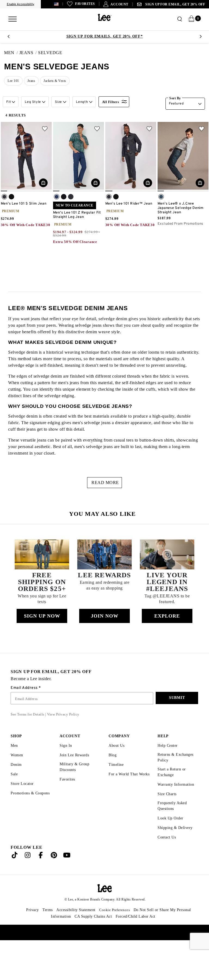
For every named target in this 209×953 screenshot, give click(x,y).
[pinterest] (54, 869)
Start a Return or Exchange (173, 785)
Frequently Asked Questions (174, 818)
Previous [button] (8, 38)
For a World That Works (123, 789)
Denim (17, 777)
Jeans (27, 52)
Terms (42, 922)
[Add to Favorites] (44, 128)
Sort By (175, 98)
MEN (9, 52)
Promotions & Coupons (23, 808)
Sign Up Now (41, 629)
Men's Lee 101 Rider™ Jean (128, 204)
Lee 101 (13, 81)
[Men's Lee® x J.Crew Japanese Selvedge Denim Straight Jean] (183, 156)
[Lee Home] (104, 17)
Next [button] (200, 38)
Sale (15, 787)
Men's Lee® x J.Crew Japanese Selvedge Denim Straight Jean (181, 208)
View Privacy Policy (66, 727)
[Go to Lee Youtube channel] (67, 869)
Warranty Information (177, 797)
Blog (113, 768)
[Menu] (12, 17)
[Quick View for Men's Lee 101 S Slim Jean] (43, 182)
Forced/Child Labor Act (137, 929)
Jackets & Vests (58, 81)
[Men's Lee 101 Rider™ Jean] (130, 156)
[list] (106, 82)
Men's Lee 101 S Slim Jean (24, 204)
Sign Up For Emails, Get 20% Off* (104, 36)
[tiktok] (15, 869)
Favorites (68, 792)
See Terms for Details (29, 727)
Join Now (104, 629)
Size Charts (168, 806)
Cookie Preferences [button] (116, 922)
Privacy (26, 922)
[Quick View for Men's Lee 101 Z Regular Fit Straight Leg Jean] (95, 182)
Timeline (117, 777)
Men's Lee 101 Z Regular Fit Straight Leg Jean (77, 215)
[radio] (4, 196)
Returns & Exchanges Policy (177, 770)
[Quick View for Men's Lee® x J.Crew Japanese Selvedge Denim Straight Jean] (200, 182)
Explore (167, 629)
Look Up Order (171, 831)
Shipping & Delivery (176, 840)
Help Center (169, 758)
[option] (104, 36)
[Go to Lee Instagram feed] (28, 869)
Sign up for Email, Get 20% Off (175, 4)
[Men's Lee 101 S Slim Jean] (26, 156)
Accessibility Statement (74, 922)
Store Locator (23, 796)
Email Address (25, 701)
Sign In (66, 758)
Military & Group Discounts (74, 780)
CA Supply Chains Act (92, 929)
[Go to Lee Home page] (104, 901)
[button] (64, 4)
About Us (117, 758)
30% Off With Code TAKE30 (26, 225)
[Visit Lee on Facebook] (41, 869)
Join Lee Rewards (76, 768)
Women (17, 768)
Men (15, 758)
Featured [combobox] (176, 103)
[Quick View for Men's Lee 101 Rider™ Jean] (147, 182)
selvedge (51, 52)
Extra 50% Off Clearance (75, 242)
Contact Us (168, 850)
